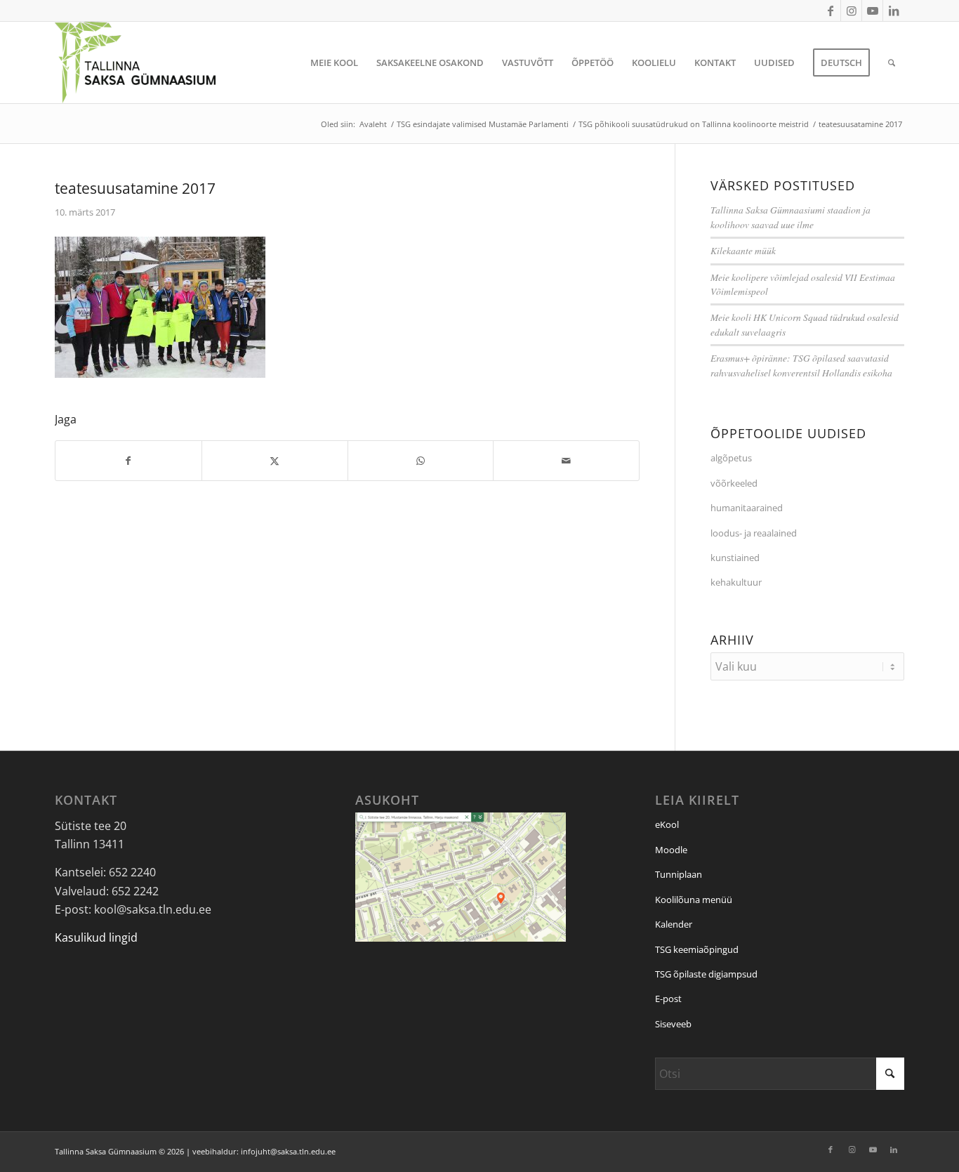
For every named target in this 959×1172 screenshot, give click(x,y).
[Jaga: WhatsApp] (421, 460)
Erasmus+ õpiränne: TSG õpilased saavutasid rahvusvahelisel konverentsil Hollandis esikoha (801, 364)
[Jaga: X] (275, 460)
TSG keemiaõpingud (697, 949)
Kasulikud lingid (96, 937)
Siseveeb (673, 1024)
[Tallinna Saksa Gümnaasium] (135, 62)
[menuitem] (334, 62)
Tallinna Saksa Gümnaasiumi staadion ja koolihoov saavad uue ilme (790, 216)
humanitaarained (746, 507)
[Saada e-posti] (566, 460)
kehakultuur (736, 582)
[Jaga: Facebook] (128, 460)
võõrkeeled (734, 483)
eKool (667, 824)
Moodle (671, 849)
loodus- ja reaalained (753, 533)
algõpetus (731, 458)
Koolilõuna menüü (693, 899)
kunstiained (735, 557)
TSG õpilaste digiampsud (706, 974)
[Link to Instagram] (851, 10)
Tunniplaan (678, 874)
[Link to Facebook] (830, 10)
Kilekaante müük (743, 250)
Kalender (673, 924)
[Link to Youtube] (872, 10)
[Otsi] (891, 62)
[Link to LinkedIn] (893, 10)
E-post (668, 998)
